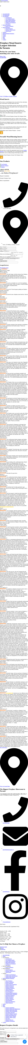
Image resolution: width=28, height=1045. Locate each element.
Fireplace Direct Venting (10, 1016)
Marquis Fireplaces (9, 996)
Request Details (4, 1041)
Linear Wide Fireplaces (10, 20)
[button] (2, 115)
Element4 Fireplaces (9, 990)
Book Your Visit (4, 261)
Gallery (4, 36)
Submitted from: (3, 1038)
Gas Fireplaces (8, 17)
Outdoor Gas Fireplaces (10, 22)
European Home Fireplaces (11, 993)
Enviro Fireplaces (9, 983)
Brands (4, 34)
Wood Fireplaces (6, 27)
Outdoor (4, 32)
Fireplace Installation (9, 1007)
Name (1, 247)
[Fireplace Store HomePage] (6, 0)
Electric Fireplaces (7, 25)
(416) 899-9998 (6, 14)
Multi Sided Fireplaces (10, 21)
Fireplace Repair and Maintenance (12, 1009)
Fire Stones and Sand (10, 1012)
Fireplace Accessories (10, 1021)
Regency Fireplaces (9, 982)
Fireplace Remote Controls (11, 1013)
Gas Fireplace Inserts (9, 18)
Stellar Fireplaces (9, 1002)
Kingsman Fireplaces (9, 995)
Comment (2, 1040)
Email (1, 249)
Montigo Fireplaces (9, 987)
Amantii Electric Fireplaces (11, 994)
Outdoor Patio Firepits (10, 977)
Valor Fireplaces (8, 980)
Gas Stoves (7, 23)
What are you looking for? (5, 254)
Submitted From (3, 258)
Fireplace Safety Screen (10, 1017)
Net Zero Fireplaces (9, 999)
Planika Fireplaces (9, 998)
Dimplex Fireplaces (9, 985)
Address (2, 251)
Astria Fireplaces (9, 989)
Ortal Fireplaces (8, 1000)
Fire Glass (7, 1018)
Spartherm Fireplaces (9, 988)
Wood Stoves (8, 31)
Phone (2, 248)
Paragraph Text (3, 1037)
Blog (4, 37)
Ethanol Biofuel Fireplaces (8, 33)
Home (4, 956)
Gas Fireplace (6, 16)
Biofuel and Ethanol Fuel (10, 1015)
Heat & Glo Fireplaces (10, 1001)
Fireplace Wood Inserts (10, 29)
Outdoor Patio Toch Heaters (11, 976)
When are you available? (5, 256)
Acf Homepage (6, 15)
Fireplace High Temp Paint (11, 1010)
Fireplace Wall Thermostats (11, 1011)
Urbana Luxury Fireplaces (11, 984)
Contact (4, 39)
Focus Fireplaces (9, 991)
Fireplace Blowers (9, 1020)
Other (4, 38)
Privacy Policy (18, 952)
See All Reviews (3, 747)
